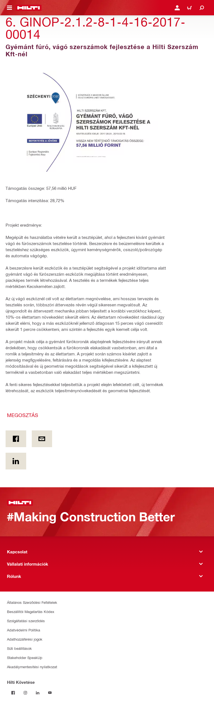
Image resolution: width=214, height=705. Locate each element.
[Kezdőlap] (29, 8)
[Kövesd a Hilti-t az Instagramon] (25, 693)
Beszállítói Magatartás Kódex (30, 611)
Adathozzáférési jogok (24, 639)
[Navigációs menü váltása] (9, 8)
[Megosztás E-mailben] (42, 438)
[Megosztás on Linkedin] (16, 461)
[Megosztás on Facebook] (16, 438)
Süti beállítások (19, 648)
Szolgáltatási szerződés (26, 621)
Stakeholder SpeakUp (24, 657)
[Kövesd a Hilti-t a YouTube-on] (50, 693)
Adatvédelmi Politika (23, 630)
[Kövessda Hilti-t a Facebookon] (13, 693)
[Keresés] (202, 8)
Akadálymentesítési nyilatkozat (32, 667)
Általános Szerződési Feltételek (32, 602)
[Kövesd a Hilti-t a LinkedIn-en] (37, 693)
